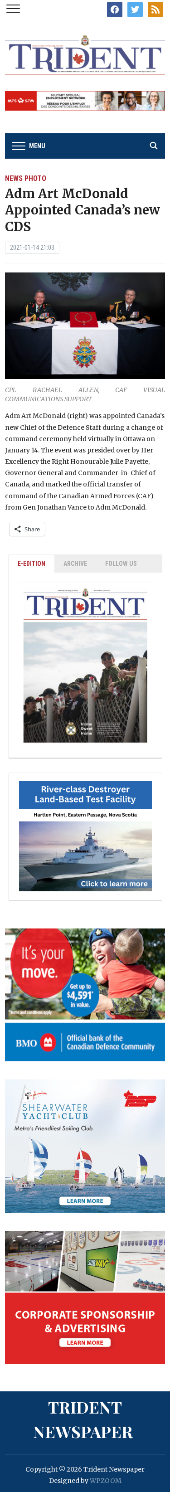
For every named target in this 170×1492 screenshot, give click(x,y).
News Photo (25, 178)
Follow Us (121, 563)
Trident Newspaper (83, 1419)
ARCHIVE (75, 563)
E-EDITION (31, 563)
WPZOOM (105, 1481)
